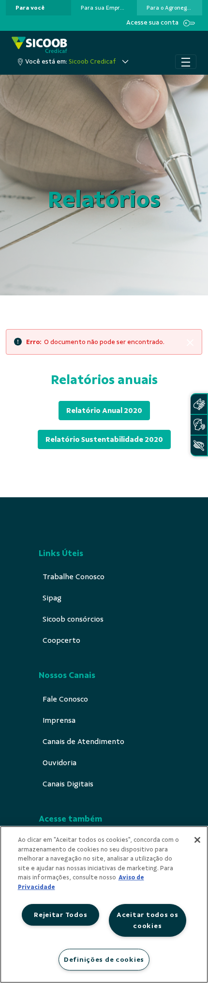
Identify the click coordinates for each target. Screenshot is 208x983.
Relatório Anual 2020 (104, 410)
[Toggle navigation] (185, 61)
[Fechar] (197, 839)
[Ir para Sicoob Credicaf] (39, 45)
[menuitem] (30, 7)
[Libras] (199, 404)
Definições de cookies (104, 959)
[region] (104, 904)
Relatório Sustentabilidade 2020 (104, 439)
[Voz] (199, 425)
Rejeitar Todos (60, 914)
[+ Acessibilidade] (199, 445)
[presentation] (38, 7)
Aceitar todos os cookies (147, 920)
